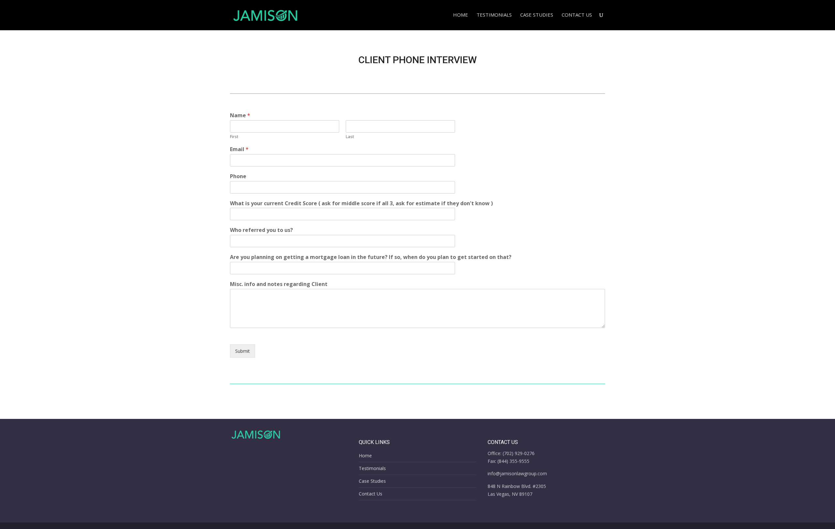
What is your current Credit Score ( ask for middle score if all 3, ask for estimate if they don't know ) (361, 203)
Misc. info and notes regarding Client (278, 284)
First (234, 136)
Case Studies (536, 15)
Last (350, 136)
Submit (242, 351)
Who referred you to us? (261, 230)
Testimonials (494, 15)
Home (460, 15)
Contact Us (577, 15)
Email (239, 149)
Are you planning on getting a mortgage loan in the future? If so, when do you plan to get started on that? (370, 257)
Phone (238, 176)
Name (240, 115)
